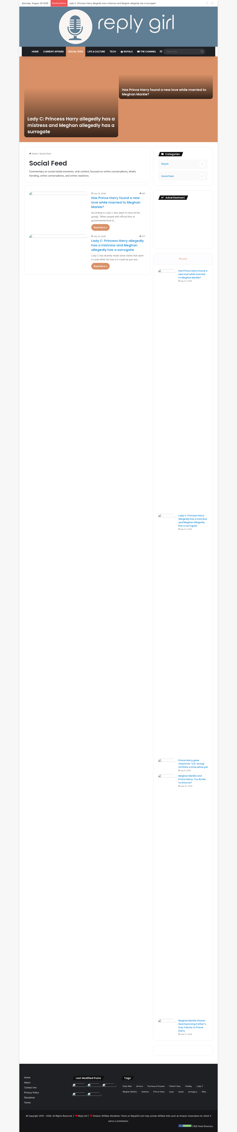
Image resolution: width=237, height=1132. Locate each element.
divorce (139, 1086)
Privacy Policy (31, 1092)
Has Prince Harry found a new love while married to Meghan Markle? (115, 202)
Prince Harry (159, 1091)
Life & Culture (96, 51)
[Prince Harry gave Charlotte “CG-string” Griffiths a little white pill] (167, 765)
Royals (128, 51)
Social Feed (75, 51)
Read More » (100, 227)
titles (204, 1091)
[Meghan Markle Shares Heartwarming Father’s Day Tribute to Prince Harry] (167, 1025)
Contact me (30, 1087)
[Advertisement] (183, 223)
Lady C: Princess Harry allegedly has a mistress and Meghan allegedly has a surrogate (71, 125)
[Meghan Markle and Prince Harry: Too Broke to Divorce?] (167, 895)
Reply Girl (83, 1116)
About (27, 1082)
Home (35, 51)
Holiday (188, 1086)
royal (171, 1091)
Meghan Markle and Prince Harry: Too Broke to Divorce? (192, 779)
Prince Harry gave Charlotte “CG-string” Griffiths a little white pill (101, 3)
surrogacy (192, 1091)
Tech (113, 51)
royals (181, 1091)
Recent (183, 258)
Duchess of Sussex (156, 1086)
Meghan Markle (130, 1091)
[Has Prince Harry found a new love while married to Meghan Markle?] (166, 80)
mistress (145, 1091)
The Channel (148, 51)
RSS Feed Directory (203, 1126)
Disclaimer (29, 1097)
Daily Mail (127, 1086)
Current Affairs (53, 51)
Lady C (200, 1086)
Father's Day (175, 1086)
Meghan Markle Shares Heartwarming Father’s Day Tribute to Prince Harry (192, 1025)
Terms (27, 1102)
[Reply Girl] (118, 27)
